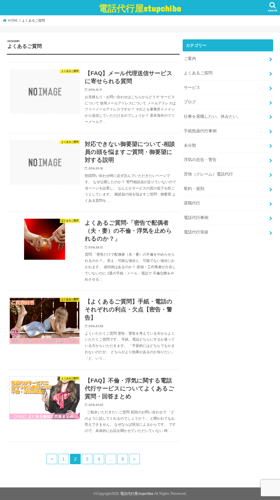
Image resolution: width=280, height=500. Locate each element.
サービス (192, 87)
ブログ (190, 102)
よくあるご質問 (198, 73)
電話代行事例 (196, 217)
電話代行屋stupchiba (140, 8)
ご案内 (190, 58)
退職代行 (192, 203)
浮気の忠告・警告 (200, 159)
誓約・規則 (194, 188)
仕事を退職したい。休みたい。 (212, 116)
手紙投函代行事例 (200, 131)
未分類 (190, 145)
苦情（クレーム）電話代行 (208, 174)
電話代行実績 (196, 232)
